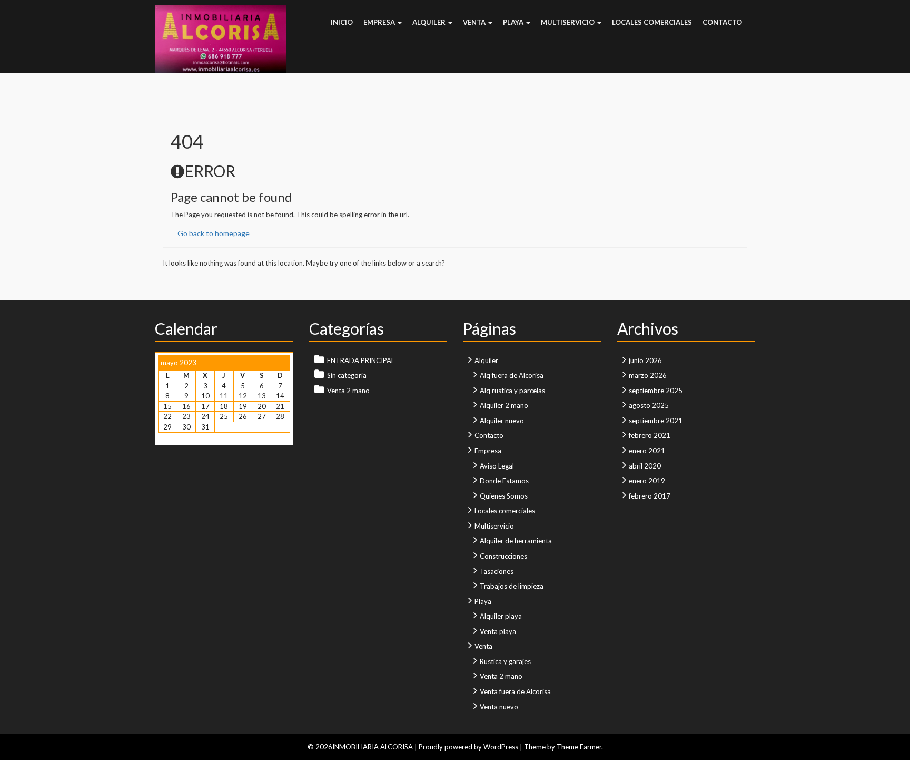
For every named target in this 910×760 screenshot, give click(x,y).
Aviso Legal (497, 466)
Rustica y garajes (505, 661)
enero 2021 (647, 450)
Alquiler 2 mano (504, 405)
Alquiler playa (501, 616)
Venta (475, 22)
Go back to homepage (213, 233)
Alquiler (429, 22)
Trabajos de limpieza (511, 586)
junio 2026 (645, 360)
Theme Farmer (579, 747)
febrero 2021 (649, 435)
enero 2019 (647, 480)
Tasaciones (496, 571)
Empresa (380, 22)
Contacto (722, 22)
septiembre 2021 (655, 420)
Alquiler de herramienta (516, 541)
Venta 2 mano (348, 390)
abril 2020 (645, 466)
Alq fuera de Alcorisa (511, 375)
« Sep (166, 437)
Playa (514, 22)
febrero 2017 (649, 496)
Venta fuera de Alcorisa (515, 691)
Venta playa (498, 631)
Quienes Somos (504, 496)
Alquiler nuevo (502, 420)
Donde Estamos (504, 480)
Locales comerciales (652, 22)
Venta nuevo (499, 707)
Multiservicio (568, 22)
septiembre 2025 (655, 390)
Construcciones (503, 556)
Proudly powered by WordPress (468, 747)
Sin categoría (347, 375)
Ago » (187, 437)
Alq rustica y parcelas (512, 390)
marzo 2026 (648, 375)
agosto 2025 (649, 405)
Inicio (342, 22)
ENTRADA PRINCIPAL (360, 360)
